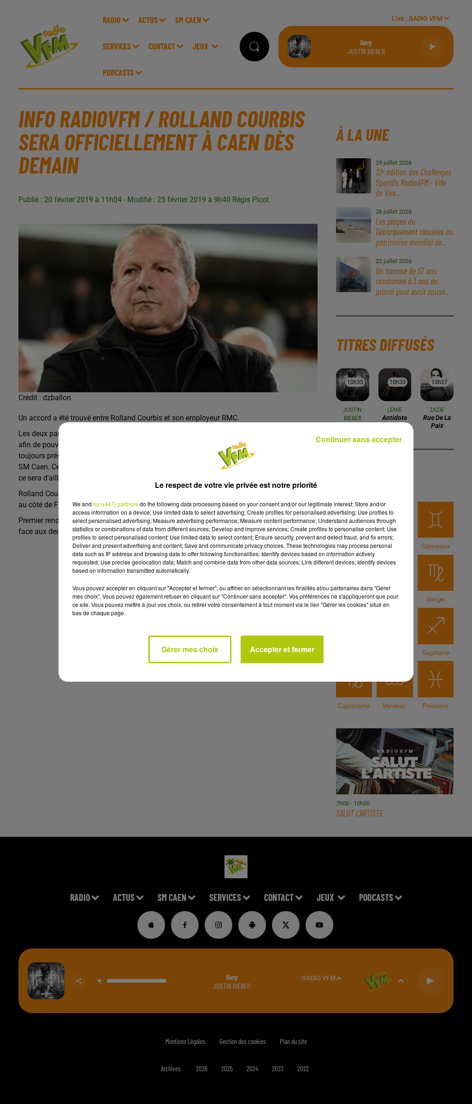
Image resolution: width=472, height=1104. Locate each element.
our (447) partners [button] (115, 504)
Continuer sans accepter (359, 439)
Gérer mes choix (189, 649)
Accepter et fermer (282, 649)
